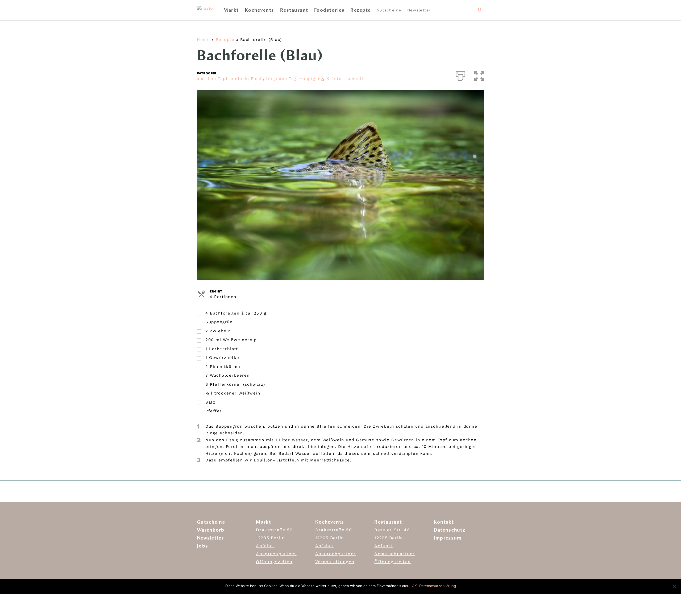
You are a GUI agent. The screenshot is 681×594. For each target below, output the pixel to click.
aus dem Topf (212, 78)
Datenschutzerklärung (437, 586)
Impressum (448, 538)
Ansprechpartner (276, 553)
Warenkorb (211, 530)
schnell (355, 78)
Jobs (202, 546)
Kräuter (334, 78)
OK (414, 586)
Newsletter (419, 10)
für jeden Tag (281, 78)
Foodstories (329, 10)
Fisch (257, 78)
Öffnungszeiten (274, 561)
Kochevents (259, 10)
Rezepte (360, 10)
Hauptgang (311, 78)
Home (203, 39)
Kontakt (444, 522)
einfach (239, 78)
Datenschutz (449, 530)
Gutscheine (389, 10)
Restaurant (294, 10)
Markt (231, 10)
